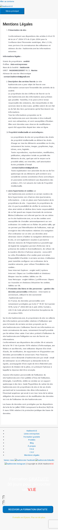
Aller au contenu (7, 1)
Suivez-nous (9, 460)
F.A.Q (32, 449)
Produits (31, 440)
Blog (32, 443)
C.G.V (32, 452)
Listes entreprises (32, 433)
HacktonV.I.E (31, 430)
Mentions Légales (31, 455)
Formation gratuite (31, 437)
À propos (32, 446)
